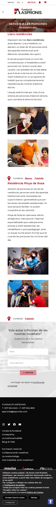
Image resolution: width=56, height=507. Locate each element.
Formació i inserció (12, 449)
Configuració (10, 502)
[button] (50, 501)
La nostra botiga (10, 456)
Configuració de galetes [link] (14, 485)
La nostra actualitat (12, 438)
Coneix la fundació (11, 430)
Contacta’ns (8, 434)
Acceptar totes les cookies (14, 497)
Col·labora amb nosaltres (15, 452)
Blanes (28, 178)
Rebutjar (34, 497)
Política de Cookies (35, 492)
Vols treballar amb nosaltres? (18, 460)
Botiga (31, 2)
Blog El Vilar (8, 442)
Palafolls (39, 178)
